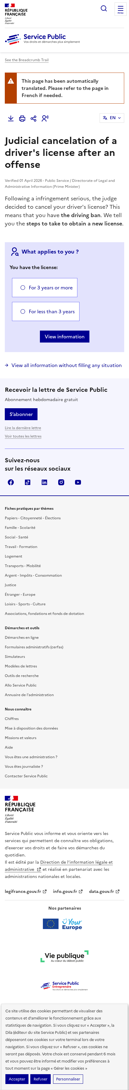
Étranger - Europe (20, 594)
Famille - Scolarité (20, 527)
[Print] (22, 118)
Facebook (11, 482)
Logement (13, 556)
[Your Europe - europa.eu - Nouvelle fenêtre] (64, 924)
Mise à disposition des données (31, 728)
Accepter (17, 1079)
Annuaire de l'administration (29, 695)
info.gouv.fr (65, 891)
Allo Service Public (21, 685)
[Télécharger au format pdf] (10, 118)
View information (65, 336)
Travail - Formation (21, 546)
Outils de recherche (22, 675)
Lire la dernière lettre (23, 428)
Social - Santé (16, 537)
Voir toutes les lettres (23, 436)
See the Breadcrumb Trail (27, 60)
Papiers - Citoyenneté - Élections (33, 518)
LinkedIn (44, 482)
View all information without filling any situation (66, 365)
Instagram (61, 482)
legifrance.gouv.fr (23, 891)
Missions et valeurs (20, 738)
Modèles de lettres (21, 666)
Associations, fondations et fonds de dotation (44, 613)
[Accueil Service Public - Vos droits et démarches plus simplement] (44, 45)
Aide (9, 747)
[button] (45, 118)
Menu (121, 13)
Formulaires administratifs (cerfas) (34, 647)
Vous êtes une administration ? (31, 757)
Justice (10, 585)
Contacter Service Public (26, 776)
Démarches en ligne (22, 637)
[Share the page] (33, 118)
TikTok (28, 482)
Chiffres (12, 718)
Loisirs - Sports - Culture (25, 604)
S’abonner (21, 414)
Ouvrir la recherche (104, 8)
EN (113, 118)
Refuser (40, 1079)
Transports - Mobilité (23, 566)
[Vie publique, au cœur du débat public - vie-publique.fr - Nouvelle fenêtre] (64, 957)
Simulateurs (15, 656)
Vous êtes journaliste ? (24, 766)
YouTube (78, 482)
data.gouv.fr (101, 891)
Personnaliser (68, 1079)
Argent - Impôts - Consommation (33, 575)
